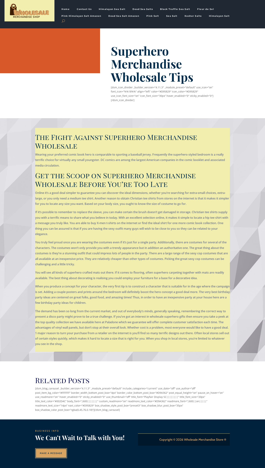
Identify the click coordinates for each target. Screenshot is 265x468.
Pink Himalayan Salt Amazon (81, 16)
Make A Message (51, 453)
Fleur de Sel (205, 9)
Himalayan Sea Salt (112, 9)
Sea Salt (171, 16)
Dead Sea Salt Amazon (123, 16)
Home (65, 9)
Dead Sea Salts (142, 9)
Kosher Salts (193, 16)
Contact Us (84, 9)
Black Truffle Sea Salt (175, 9)
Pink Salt (152, 16)
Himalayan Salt (219, 16)
